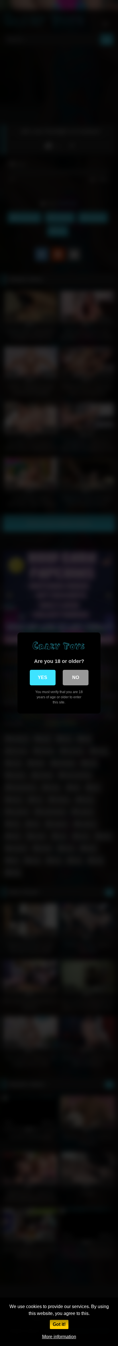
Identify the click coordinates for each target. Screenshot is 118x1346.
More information (59, 1336)
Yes (42, 677)
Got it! (59, 1324)
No (75, 677)
